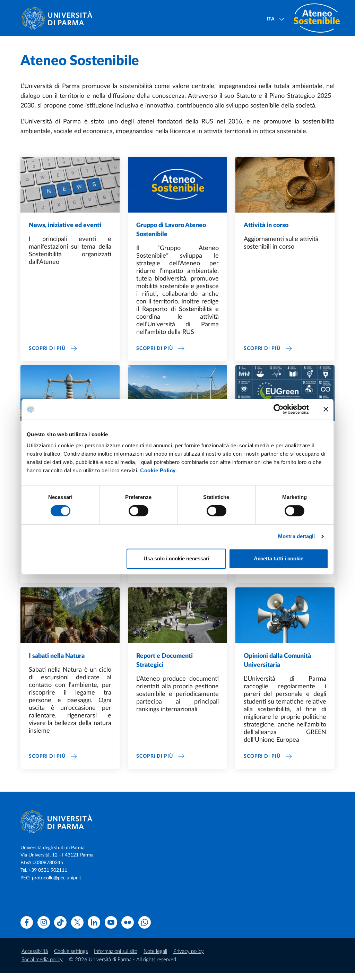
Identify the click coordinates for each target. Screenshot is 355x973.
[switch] (138, 510)
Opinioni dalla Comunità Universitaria (277, 660)
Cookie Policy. (158, 470)
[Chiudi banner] (325, 409)
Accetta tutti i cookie (278, 558)
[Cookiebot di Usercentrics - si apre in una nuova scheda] (278, 409)
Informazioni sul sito (115, 951)
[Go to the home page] (59, 18)
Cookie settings (71, 951)
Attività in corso (266, 225)
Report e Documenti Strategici (164, 660)
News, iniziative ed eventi (65, 225)
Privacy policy (188, 951)
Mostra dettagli (296, 536)
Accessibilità (34, 951)
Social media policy (42, 959)
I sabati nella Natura (57, 656)
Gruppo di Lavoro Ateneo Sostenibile (171, 230)
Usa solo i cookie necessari (176, 558)
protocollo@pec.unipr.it (56, 878)
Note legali (155, 951)
